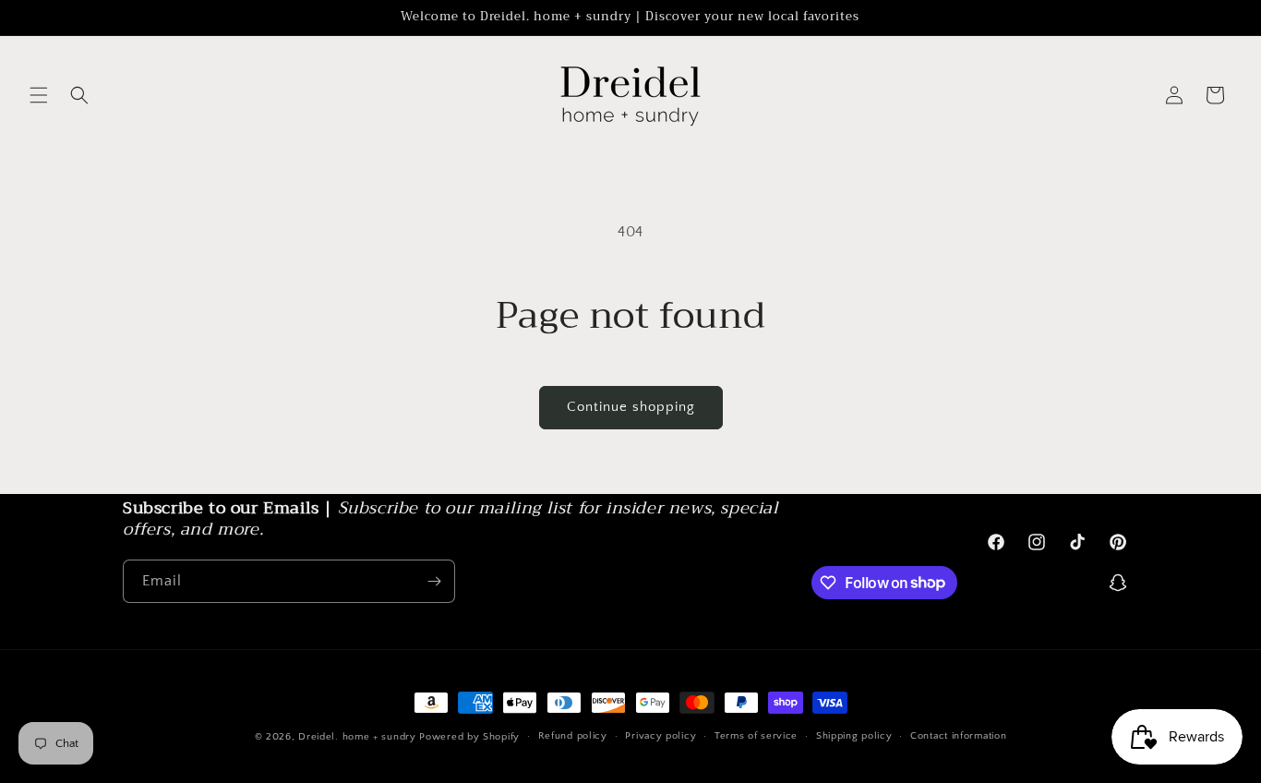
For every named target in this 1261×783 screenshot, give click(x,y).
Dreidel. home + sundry (356, 736)
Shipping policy (854, 735)
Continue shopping (631, 407)
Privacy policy (660, 735)
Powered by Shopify (469, 736)
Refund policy (572, 735)
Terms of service (756, 735)
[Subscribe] (434, 581)
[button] (38, 95)
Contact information (958, 735)
